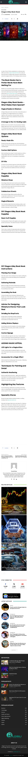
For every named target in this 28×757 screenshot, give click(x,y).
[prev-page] (2, 573)
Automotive (14, 565)
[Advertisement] (14, 56)
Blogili (11, 755)
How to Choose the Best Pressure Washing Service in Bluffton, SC (7, 457)
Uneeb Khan (7, 14)
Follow (14, 583)
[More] (17, 18)
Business (12, 641)
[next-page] (4, 573)
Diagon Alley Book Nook (14, 72)
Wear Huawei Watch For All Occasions (17, 691)
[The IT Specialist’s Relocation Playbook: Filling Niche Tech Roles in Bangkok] (5, 635)
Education (6, 7)
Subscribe (22, 583)
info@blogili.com (16, 751)
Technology (14, 537)
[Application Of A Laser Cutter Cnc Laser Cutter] (4, 699)
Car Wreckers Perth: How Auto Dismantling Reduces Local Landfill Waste (14, 568)
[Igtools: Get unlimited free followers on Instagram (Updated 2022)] (4, 686)
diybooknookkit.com (12, 400)
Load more (13, 650)
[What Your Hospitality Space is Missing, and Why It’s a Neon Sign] (4, 669)
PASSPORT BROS (13, 673)
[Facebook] (11, 478)
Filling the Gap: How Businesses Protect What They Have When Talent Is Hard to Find (18, 644)
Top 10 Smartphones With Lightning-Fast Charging (21, 456)
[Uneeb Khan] (2, 14)
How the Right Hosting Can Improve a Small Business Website (14, 540)
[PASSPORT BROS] (4, 675)
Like (5, 583)
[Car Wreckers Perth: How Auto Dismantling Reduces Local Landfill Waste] (14, 557)
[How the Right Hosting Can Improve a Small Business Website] (14, 529)
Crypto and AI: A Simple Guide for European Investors (14, 512)
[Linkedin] (16, 478)
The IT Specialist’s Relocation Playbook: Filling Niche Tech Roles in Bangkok (18, 635)
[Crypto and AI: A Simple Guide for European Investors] (14, 501)
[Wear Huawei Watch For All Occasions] (4, 692)
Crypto (14, 509)
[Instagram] (14, 478)
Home (2, 7)
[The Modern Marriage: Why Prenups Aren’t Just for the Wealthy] (4, 662)
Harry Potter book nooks (12, 93)
